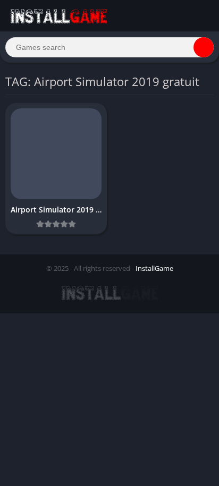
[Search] (203, 47)
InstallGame (154, 268)
